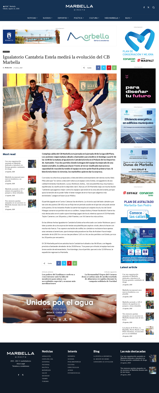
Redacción (8, 68)
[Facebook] (144, 7)
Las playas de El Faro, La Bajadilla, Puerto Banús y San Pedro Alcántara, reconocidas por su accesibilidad (133, 330)
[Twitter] (148, 7)
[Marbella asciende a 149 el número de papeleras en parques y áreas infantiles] (32, 192)
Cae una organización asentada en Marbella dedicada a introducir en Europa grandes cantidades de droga (15, 165)
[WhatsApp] (114, 67)
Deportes (6, 51)
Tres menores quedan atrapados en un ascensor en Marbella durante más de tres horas (15, 204)
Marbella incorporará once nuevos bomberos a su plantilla (14, 179)
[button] (153, 7)
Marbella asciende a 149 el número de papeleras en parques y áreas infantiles (15, 191)
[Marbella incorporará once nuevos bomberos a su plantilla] (32, 180)
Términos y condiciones (20, 366)
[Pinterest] (109, 67)
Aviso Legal (21, 364)
